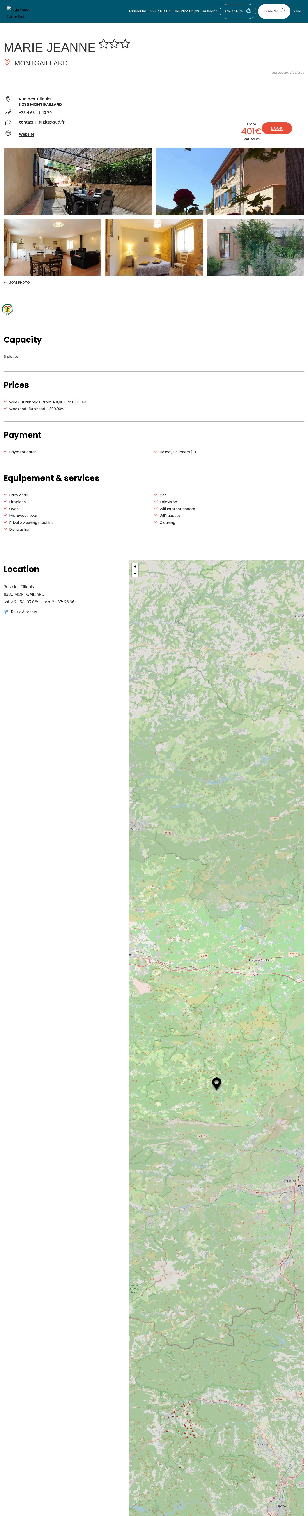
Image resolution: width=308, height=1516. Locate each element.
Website (26, 134)
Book (277, 128)
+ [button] (135, 566)
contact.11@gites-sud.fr (42, 122)
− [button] (135, 573)
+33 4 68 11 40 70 (35, 112)
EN (298, 11)
